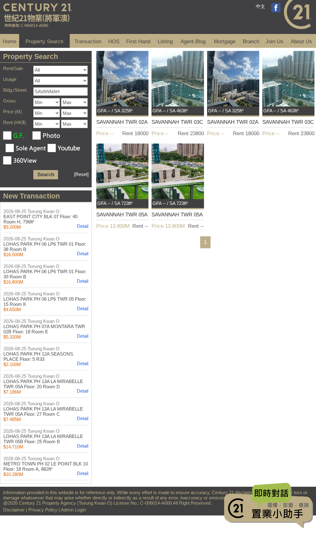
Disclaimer (14, 509)
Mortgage (224, 41)
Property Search (44, 41)
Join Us (274, 41)
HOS (113, 41)
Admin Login (73, 509)
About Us (301, 41)
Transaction (87, 41)
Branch (251, 41)
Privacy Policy (42, 509)
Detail (82, 226)
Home (9, 41)
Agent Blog (193, 41)
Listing (165, 41)
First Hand (138, 41)
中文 (260, 6)
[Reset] (81, 174)
